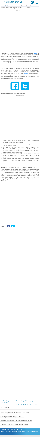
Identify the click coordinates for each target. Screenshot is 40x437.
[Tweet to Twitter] (13, 226)
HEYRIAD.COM (11, 2)
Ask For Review (34, 431)
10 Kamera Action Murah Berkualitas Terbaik (14, 424)
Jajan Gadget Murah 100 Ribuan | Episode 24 (14, 413)
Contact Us (8, 431)
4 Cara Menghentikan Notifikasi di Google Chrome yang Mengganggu (17, 401)
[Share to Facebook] (8, 226)
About (2, 431)
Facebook (25, 73)
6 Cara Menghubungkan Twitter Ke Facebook (16, 8)
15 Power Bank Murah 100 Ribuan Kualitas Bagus (16, 420)
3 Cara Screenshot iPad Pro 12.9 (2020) (27, 404)
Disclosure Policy (16, 431)
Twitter (35, 53)
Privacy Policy (25, 431)
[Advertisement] (20, 31)
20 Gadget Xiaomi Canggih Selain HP (12, 417)
